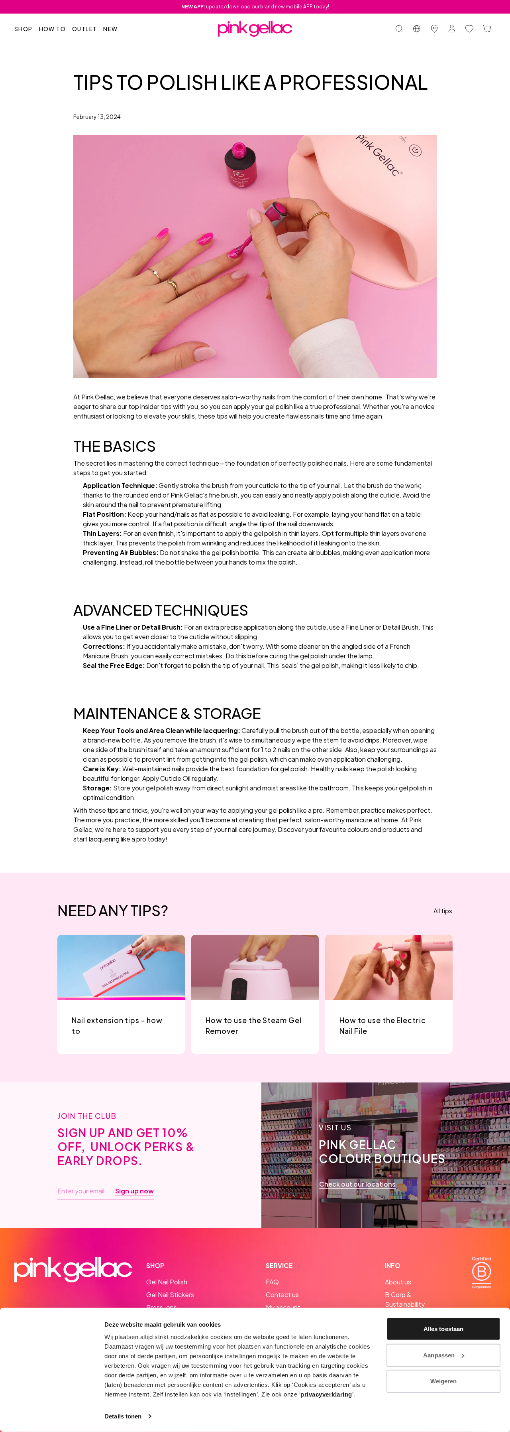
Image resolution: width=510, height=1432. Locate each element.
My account (283, 1307)
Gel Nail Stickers (170, 1294)
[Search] (399, 29)
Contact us (282, 1294)
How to (52, 28)
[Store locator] (434, 29)
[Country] (417, 29)
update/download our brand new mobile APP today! (255, 7)
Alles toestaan (443, 1328)
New (110, 28)
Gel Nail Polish (166, 1282)
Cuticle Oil (175, 778)
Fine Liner (360, 627)
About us (398, 1282)
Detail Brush (400, 627)
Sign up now (134, 1191)
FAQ (272, 1282)
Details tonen (122, 1416)
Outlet (84, 28)
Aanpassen (439, 1354)
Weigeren (443, 1381)
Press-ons (161, 1307)
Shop (23, 28)
